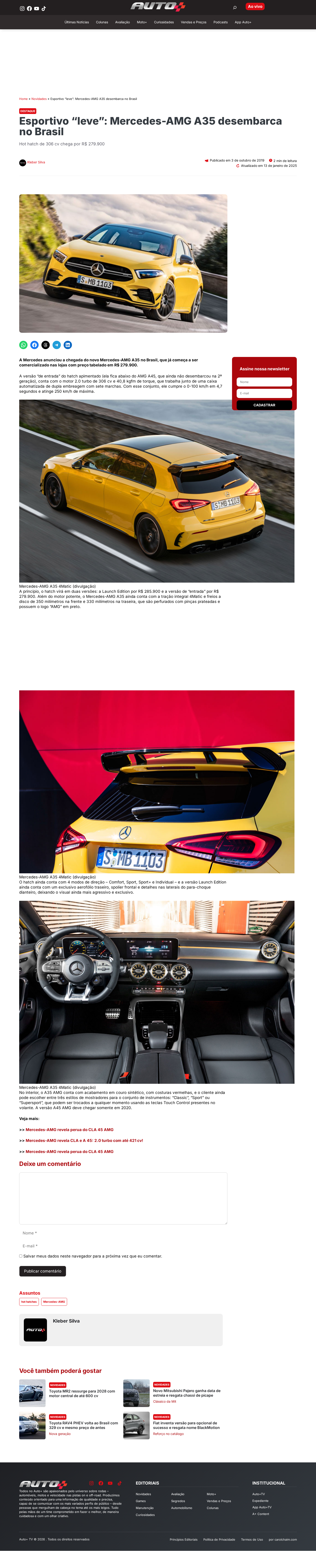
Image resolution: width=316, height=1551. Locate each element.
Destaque (27, 111)
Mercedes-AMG (54, 1301)
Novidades (39, 99)
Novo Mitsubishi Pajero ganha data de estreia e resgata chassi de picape (186, 1393)
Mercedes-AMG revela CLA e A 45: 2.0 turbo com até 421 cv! (84, 1140)
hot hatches (29, 1301)
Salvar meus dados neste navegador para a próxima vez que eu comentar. (92, 1256)
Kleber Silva (36, 162)
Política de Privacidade (219, 1539)
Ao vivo (255, 6)
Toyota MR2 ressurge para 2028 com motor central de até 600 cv (82, 1393)
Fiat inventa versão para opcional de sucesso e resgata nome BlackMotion (186, 1425)
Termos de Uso (252, 1539)
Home (23, 99)
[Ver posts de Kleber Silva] (22, 163)
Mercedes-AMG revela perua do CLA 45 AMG (70, 1129)
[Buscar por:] (234, 8)
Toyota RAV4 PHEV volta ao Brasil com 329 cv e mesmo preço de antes (83, 1425)
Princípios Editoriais (184, 1539)
